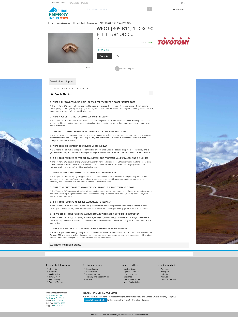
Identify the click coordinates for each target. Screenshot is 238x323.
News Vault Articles (132, 282)
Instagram (165, 271)
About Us (53, 269)
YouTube (164, 277)
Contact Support (93, 274)
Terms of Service (56, 282)
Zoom (88, 67)
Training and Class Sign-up (97, 277)
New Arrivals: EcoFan (132, 279)
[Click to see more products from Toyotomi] (173, 42)
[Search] (149, 9)
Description (56, 81)
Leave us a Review (168, 279)
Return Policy (54, 279)
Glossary (89, 279)
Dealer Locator (92, 269)
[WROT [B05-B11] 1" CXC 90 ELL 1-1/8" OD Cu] (70, 27)
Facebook (164, 269)
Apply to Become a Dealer (95, 300)
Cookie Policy (54, 274)
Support (69, 81)
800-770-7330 (59, 303)
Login (84, 2)
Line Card (53, 271)
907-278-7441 (57, 300)
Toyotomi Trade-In (131, 271)
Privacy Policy (54, 277)
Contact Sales (92, 271)
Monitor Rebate (130, 269)
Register (74, 2)
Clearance (128, 277)
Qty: (117, 55)
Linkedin (164, 274)
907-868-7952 (58, 306)
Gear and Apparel (131, 274)
